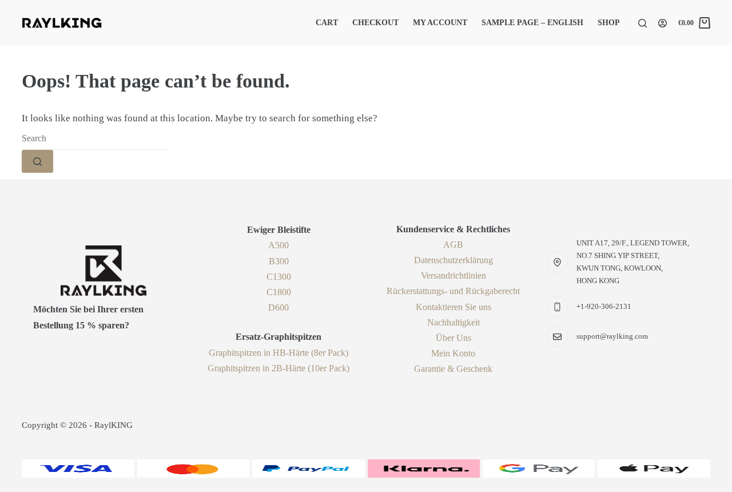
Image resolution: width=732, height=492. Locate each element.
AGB (453, 244)
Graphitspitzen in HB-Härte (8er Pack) (278, 353)
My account (440, 22)
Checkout (375, 22)
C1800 (278, 292)
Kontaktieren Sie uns (453, 307)
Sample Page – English (532, 22)
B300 (279, 261)
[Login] (662, 23)
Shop (609, 22)
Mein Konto (453, 353)
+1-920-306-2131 (603, 306)
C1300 (278, 276)
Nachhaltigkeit (453, 322)
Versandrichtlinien (453, 275)
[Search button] (37, 161)
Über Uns (453, 338)
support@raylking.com (612, 336)
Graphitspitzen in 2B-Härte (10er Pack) (278, 368)
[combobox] (96, 138)
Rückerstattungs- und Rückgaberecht (453, 291)
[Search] (642, 23)
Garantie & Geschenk (453, 369)
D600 (278, 307)
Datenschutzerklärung (453, 260)
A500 (278, 245)
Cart (327, 22)
